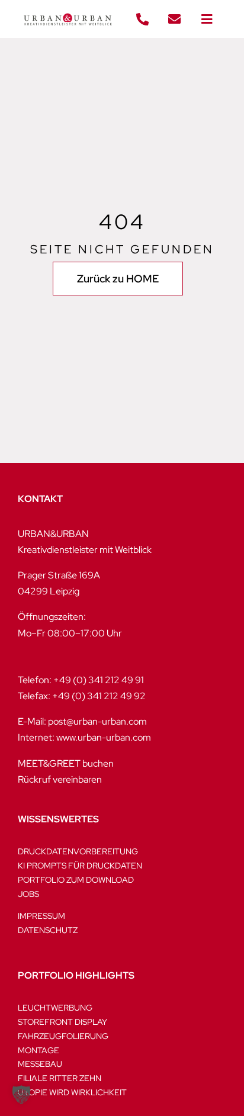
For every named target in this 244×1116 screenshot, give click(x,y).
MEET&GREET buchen (66, 763)
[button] (21, 1094)
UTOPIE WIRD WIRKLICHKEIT (72, 1092)
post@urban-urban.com (97, 721)
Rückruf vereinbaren (60, 779)
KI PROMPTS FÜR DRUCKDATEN (80, 865)
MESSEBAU (40, 1064)
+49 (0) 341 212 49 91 (98, 680)
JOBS (28, 894)
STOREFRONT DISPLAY (62, 1022)
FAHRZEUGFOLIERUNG (63, 1036)
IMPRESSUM (41, 916)
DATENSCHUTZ (48, 930)
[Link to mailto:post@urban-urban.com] (174, 19)
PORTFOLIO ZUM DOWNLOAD (76, 879)
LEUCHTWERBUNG (55, 1007)
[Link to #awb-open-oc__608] (206, 19)
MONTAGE (38, 1050)
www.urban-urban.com (103, 737)
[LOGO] (68, 10)
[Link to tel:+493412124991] (142, 19)
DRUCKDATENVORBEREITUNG (78, 851)
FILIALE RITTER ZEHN (59, 1078)
